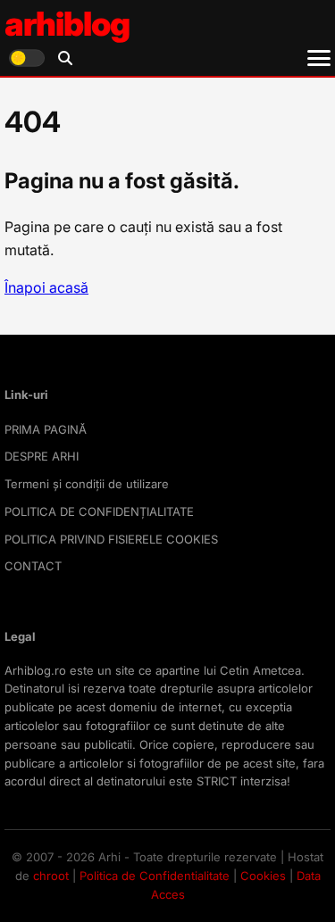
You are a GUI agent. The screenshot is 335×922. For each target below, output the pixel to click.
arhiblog (67, 24)
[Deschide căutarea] (65, 58)
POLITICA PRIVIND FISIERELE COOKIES (111, 539)
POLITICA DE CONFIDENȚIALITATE (99, 511)
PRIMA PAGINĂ (45, 429)
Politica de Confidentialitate (155, 875)
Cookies (263, 875)
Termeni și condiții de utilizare (86, 484)
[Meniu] (319, 58)
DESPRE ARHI (41, 456)
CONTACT (33, 566)
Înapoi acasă (46, 287)
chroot (51, 875)
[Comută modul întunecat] (27, 57)
